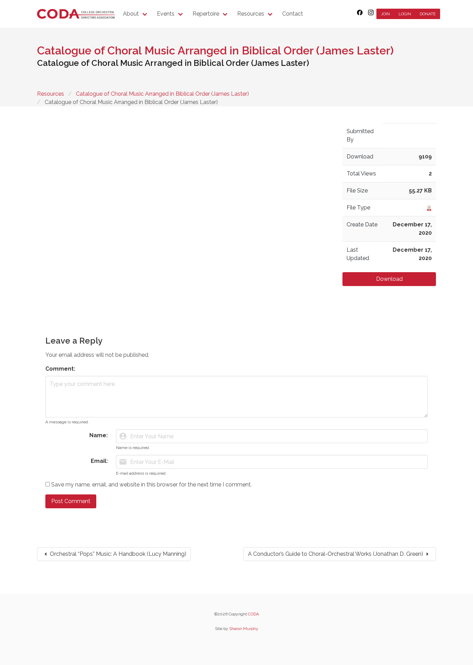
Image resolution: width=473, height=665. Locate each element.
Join (385, 13)
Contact (292, 13)
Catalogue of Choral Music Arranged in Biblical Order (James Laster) (173, 63)
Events (166, 13)
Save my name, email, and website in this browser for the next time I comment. (151, 484)
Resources (250, 13)
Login (405, 13)
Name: (98, 435)
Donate (428, 13)
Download (389, 279)
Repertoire (206, 13)
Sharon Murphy (243, 628)
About (131, 13)
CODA (253, 614)
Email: (99, 461)
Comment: (60, 368)
